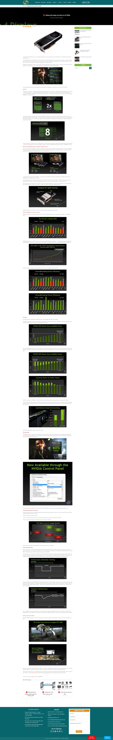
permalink (40, 676)
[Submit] (90, 68)
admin (61, 17)
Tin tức (65, 2)
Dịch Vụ (54, 2)
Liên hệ (74, 2)
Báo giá (69, 2)
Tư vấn (59, 2)
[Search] (89, 2)
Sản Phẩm (49, 2)
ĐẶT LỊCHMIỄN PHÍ (107, 738)
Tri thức (32, 676)
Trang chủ (37, 2)
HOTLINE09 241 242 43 (92, 738)
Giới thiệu (43, 2)
